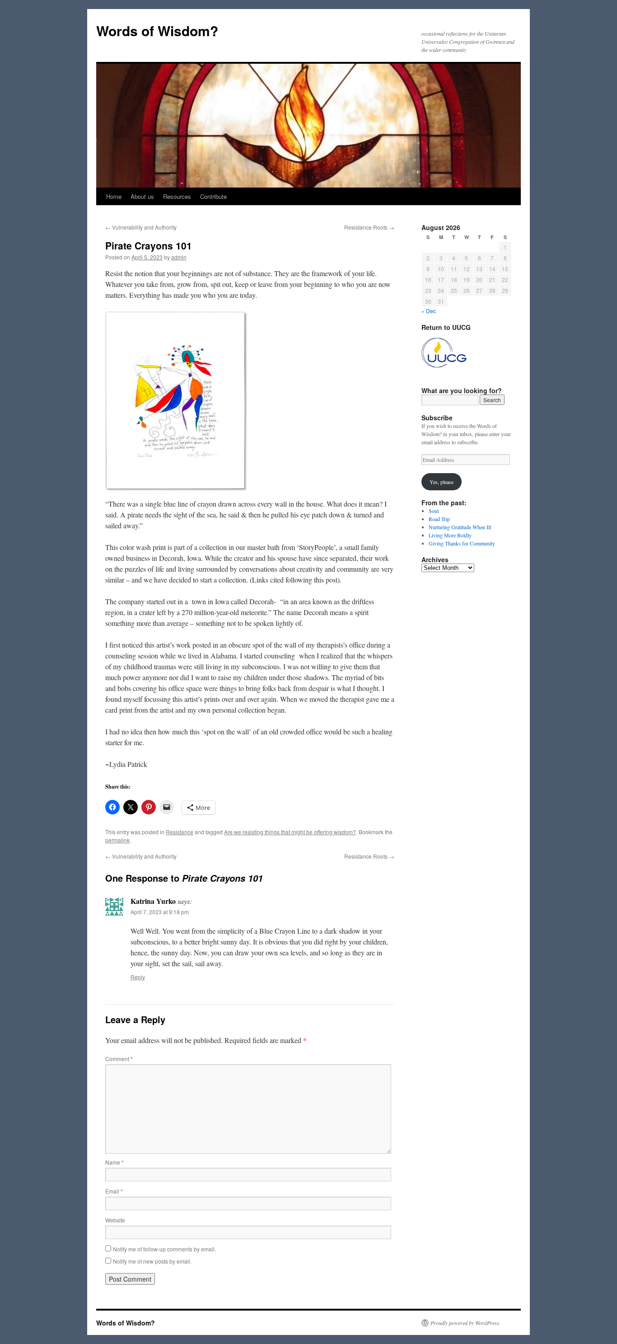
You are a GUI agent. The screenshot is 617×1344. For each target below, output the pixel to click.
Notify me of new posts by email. (152, 1261)
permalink (117, 840)
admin (179, 257)
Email (114, 1191)
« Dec (428, 311)
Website (115, 1220)
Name (114, 1162)
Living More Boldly (450, 535)
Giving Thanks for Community (462, 543)
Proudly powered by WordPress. (465, 1322)
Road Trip (439, 518)
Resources (177, 196)
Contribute (213, 196)
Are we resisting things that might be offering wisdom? (290, 832)
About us (142, 196)
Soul (434, 510)
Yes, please (441, 481)
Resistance (179, 832)
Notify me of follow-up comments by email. (164, 1249)
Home (114, 196)
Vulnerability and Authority (141, 227)
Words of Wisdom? (157, 30)
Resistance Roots (369, 227)
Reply (138, 977)
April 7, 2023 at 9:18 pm (160, 912)
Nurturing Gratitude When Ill (460, 527)
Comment (119, 1058)
